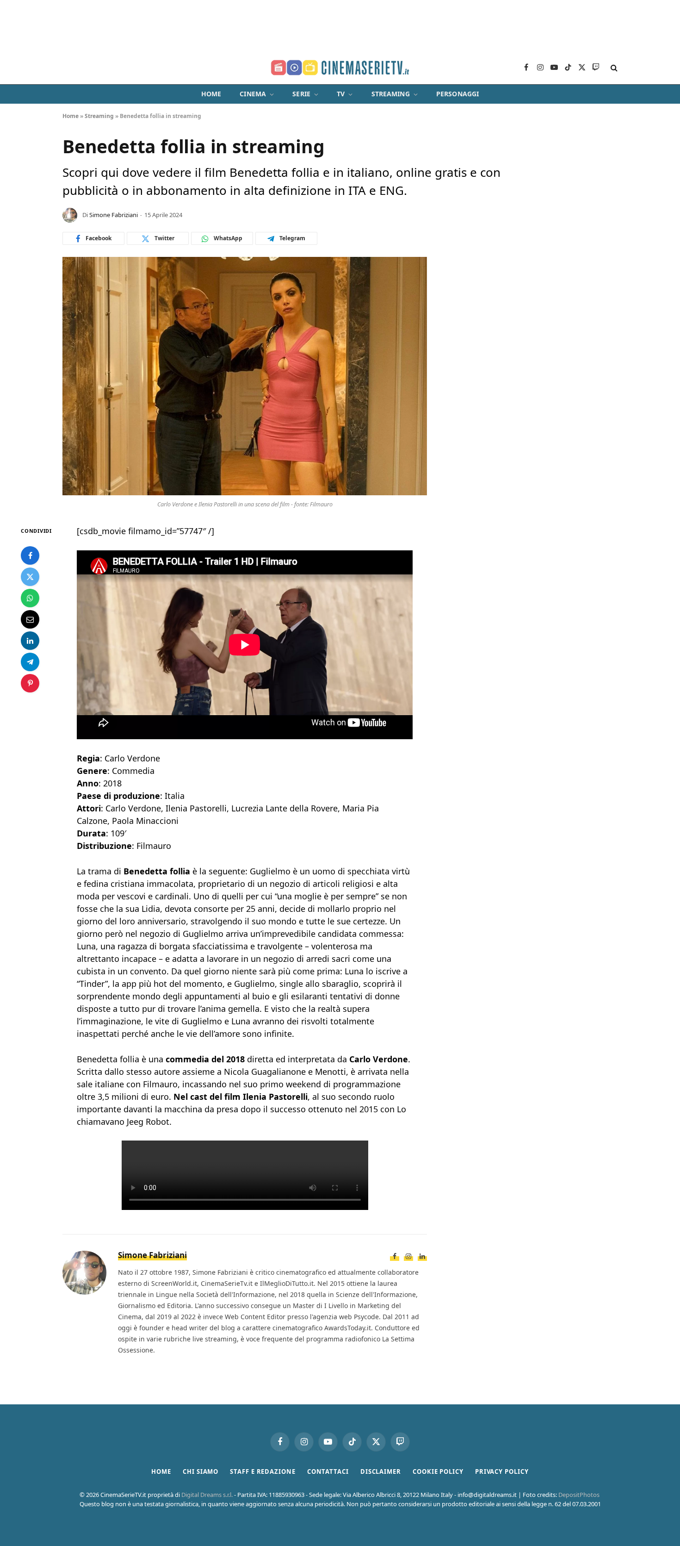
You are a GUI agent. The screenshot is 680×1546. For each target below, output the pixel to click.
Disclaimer (380, 1471)
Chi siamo (200, 1471)
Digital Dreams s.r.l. (207, 1494)
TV (341, 93)
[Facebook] (30, 556)
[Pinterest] (30, 683)
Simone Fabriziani (113, 215)
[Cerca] (613, 67)
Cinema (253, 93)
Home (211, 93)
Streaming (390, 93)
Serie (301, 93)
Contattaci (328, 1471)
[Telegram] (30, 662)
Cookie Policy (438, 1471)
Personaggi (457, 93)
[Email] (30, 620)
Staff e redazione (262, 1471)
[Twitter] (30, 577)
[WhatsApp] (30, 598)
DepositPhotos (579, 1494)
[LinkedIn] (30, 641)
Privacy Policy (502, 1471)
